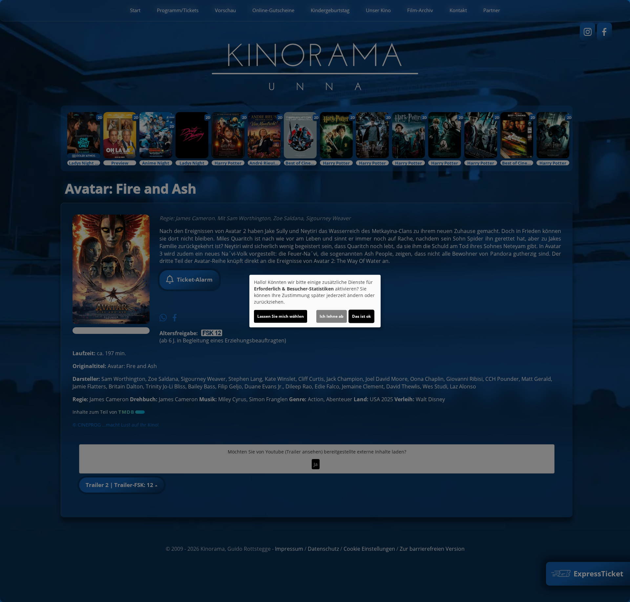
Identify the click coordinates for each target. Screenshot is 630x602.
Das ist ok (361, 316)
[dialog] (315, 301)
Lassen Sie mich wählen (280, 316)
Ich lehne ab (332, 316)
